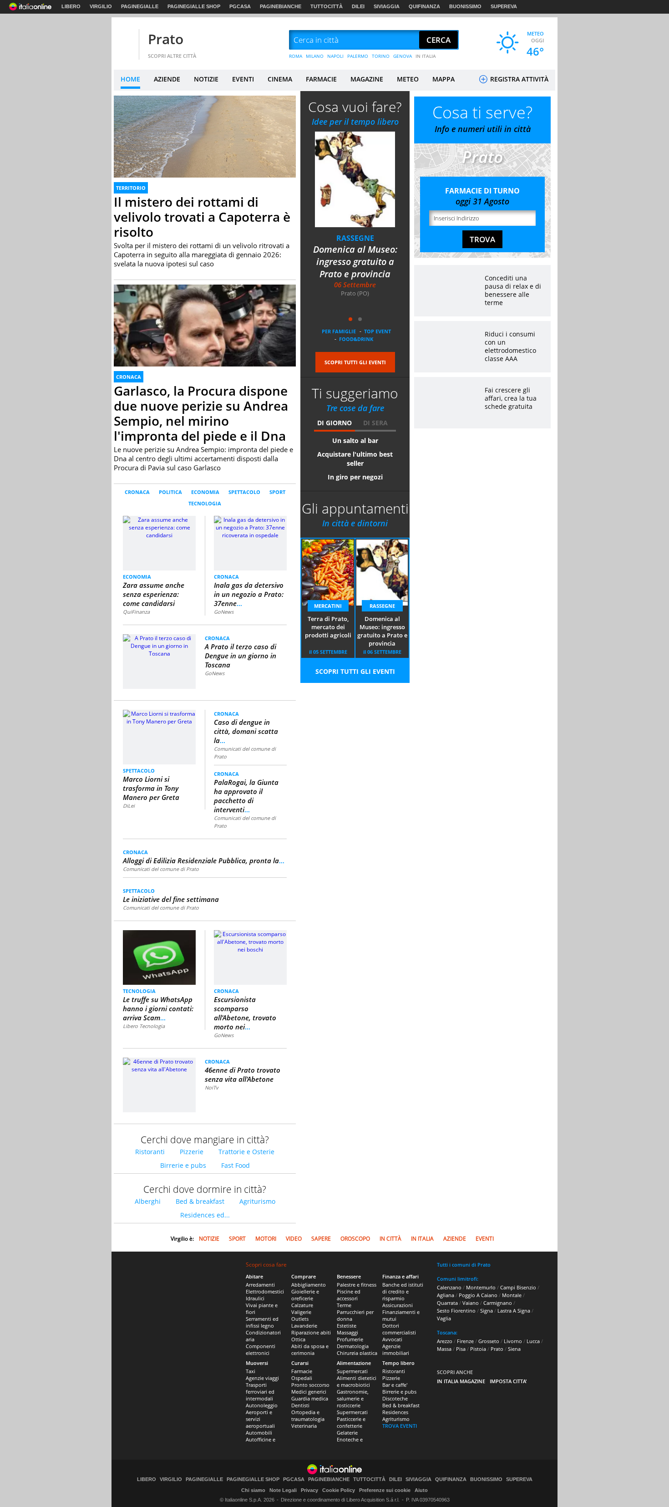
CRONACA (128, 376)
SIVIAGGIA (387, 6)
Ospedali (301, 1378)
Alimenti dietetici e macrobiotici (356, 1381)
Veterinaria (304, 1425)
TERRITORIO (131, 187)
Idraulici (255, 1298)
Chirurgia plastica (357, 1352)
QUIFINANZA (424, 6)
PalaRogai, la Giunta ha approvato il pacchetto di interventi (246, 796)
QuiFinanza (136, 611)
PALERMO (357, 56)
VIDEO (294, 1238)
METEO (408, 79)
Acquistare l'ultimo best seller (355, 459)
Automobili (259, 1432)
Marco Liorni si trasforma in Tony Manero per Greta (151, 788)
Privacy (309, 1490)
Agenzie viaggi (262, 1378)
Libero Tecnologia (144, 1026)
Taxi (250, 1371)
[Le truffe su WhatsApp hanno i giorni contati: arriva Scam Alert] (159, 957)
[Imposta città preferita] (125, 40)
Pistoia (478, 1348)
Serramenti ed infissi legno (262, 1322)
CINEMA (280, 79)
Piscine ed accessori (348, 1295)
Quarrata (447, 1302)
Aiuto (421, 1490)
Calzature (302, 1305)
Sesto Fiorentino (456, 1310)
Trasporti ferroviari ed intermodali (260, 1391)
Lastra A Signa (513, 1310)
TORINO (381, 56)
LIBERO (71, 6)
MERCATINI (355, 238)
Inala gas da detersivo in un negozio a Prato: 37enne (249, 594)
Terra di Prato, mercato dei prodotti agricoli (355, 255)
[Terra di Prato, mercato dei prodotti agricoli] (355, 179)
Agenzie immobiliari (395, 1349)
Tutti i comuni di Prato (464, 1264)
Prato (165, 39)
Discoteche (395, 1398)
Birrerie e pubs (183, 1165)
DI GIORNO (334, 422)
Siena (514, 1348)
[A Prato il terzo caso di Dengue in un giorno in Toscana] (159, 645)
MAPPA (443, 79)
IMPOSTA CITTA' (508, 1381)
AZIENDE (167, 79)
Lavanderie (304, 1325)
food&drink (356, 339)
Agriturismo (257, 1201)
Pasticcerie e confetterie (351, 1422)
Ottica (298, 1339)
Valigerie (301, 1311)
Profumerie (350, 1339)
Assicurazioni (397, 1305)
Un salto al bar (355, 440)
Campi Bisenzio (518, 1287)
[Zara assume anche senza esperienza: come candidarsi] (159, 542)
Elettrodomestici (265, 1291)
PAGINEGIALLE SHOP (193, 6)
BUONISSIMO (465, 6)
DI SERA (375, 422)
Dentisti (300, 1405)
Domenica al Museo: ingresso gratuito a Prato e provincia (382, 631)
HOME (130, 79)
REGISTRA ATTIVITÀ (518, 79)
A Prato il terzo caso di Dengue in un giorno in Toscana (240, 655)
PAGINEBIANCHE (280, 6)
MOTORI (265, 1238)
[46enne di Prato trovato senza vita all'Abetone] (159, 1065)
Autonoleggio (262, 1405)
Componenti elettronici (260, 1349)
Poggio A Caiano (478, 1295)
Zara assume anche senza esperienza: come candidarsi (153, 594)
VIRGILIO (101, 6)
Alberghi (148, 1201)
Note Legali (283, 1490)
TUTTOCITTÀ (326, 6)
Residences (395, 1412)
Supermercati (352, 1371)
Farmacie (301, 1371)
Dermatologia (353, 1346)
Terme (344, 1305)
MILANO (315, 56)
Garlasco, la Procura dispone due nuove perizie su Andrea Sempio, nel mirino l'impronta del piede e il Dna (201, 413)
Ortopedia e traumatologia (307, 1415)
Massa (444, 1348)
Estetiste (346, 1325)
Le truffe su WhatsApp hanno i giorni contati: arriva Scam (158, 1008)
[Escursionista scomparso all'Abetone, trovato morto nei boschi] (250, 941)
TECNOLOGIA (204, 503)
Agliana (445, 1295)
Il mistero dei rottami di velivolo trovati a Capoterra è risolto (202, 216)
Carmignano (497, 1302)
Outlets (300, 1318)
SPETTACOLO (244, 492)
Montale (512, 1295)
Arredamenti (260, 1284)
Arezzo (444, 1341)
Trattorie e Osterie (246, 1151)
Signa (486, 1310)
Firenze (465, 1341)
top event (377, 331)
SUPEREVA (504, 6)
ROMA (295, 56)
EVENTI (243, 79)
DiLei (129, 805)
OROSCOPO (355, 1238)
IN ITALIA (426, 56)
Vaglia (444, 1318)
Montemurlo (481, 1287)
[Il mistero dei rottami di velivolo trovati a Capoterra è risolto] (205, 147)
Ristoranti (150, 1151)
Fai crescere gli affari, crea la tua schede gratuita (511, 398)
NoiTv (211, 1087)
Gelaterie (347, 1432)
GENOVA (402, 56)
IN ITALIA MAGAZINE (461, 1381)
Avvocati (392, 1339)
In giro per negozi (355, 477)
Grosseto (488, 1341)
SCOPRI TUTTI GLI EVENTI (355, 362)
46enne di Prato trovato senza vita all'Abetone (242, 1074)
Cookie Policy (338, 1490)
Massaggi (347, 1332)
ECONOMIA (205, 492)
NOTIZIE (206, 79)
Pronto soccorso (310, 1384)
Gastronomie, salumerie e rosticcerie (353, 1398)
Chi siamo (253, 1490)
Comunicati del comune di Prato (161, 869)
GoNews (223, 611)
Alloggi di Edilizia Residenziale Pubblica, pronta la (203, 860)
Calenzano (449, 1287)
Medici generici (308, 1391)
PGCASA (240, 6)
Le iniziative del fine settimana (171, 899)
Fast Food (235, 1165)
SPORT (277, 492)
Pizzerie (191, 1151)
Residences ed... (205, 1215)
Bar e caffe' (394, 1384)
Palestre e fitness (356, 1284)
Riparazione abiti (311, 1332)
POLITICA (170, 492)
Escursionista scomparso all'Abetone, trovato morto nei (245, 1013)
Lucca (533, 1341)
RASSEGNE (382, 605)
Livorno (513, 1341)
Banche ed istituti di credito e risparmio (402, 1291)
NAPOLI (335, 56)
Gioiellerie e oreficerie (305, 1295)
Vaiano (470, 1302)
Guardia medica (309, 1398)
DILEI (358, 6)
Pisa (461, 1348)
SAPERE (321, 1238)
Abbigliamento (308, 1284)
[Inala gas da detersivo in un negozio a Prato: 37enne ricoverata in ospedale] (250, 527)
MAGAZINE (366, 79)
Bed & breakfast (200, 1201)
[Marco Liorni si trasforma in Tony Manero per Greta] (159, 717)
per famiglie (339, 331)
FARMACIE (321, 79)
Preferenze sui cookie (385, 1490)
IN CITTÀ (390, 1238)
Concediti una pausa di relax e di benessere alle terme (513, 290)
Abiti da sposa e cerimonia (310, 1349)
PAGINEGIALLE (139, 6)
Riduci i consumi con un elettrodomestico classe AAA (510, 346)
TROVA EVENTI (399, 1425)
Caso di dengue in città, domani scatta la (246, 731)
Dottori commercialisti (399, 1329)
